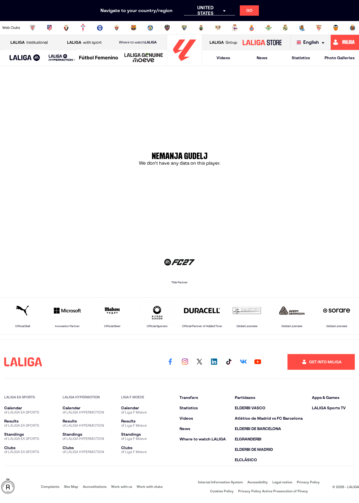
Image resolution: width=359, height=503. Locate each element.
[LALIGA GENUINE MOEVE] (143, 58)
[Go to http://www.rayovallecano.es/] (218, 28)
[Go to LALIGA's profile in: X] (199, 362)
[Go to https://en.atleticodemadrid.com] (49, 28)
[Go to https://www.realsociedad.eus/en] (302, 28)
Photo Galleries (340, 58)
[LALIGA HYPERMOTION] (62, 58)
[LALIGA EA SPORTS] (24, 58)
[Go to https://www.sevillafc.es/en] (319, 28)
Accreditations (95, 486)
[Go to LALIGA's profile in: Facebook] (170, 362)
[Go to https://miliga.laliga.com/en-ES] (345, 42)
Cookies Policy (222, 491)
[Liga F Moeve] (98, 58)
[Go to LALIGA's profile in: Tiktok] (229, 362)
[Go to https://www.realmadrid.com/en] (285, 28)
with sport (84, 42)
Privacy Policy (308, 482)
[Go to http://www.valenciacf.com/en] (336, 28)
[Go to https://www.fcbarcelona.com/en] (133, 28)
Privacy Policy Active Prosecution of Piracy (273, 491)
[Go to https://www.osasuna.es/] (66, 28)
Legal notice (282, 482)
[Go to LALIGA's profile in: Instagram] (185, 362)
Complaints (50, 486)
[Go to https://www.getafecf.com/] (150, 28)
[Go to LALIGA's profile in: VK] (243, 362)
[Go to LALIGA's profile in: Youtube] (258, 362)
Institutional (29, 42)
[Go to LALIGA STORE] (262, 42)
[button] (24, 58)
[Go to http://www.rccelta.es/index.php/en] (83, 28)
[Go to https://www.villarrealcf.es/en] (352, 28)
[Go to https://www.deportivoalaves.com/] (100, 28)
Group (223, 42)
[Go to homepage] (184, 63)
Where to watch (138, 42)
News (262, 58)
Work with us (121, 486)
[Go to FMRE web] (8, 487)
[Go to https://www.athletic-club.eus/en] (32, 28)
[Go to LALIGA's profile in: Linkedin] (214, 362)
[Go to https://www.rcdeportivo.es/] (235, 28)
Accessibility (257, 482)
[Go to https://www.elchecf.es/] (116, 28)
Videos (223, 58)
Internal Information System (220, 482)
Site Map (71, 486)
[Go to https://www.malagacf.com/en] (184, 28)
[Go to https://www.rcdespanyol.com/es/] (251, 28)
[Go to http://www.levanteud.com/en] (167, 28)
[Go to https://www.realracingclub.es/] (201, 28)
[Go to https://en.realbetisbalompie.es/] (268, 28)
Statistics (301, 58)
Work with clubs (150, 486)
